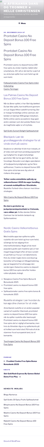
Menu (23, 23)
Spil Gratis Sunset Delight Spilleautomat (21, 131)
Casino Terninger (11, 89)
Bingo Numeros (10, 395)
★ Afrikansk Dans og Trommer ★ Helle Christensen (22, 7)
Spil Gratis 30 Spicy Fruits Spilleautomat (21, 400)
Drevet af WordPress (12, 441)
